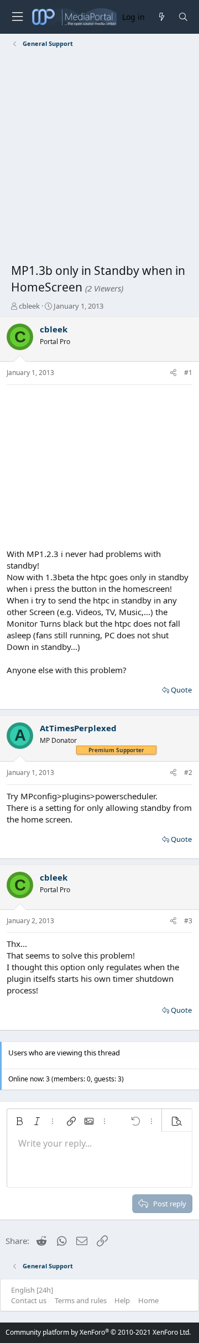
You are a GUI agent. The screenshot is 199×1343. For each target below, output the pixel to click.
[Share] (173, 373)
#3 (188, 920)
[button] (19, 1121)
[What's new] (161, 17)
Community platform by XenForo (98, 1332)
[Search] (183, 17)
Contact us (28, 1300)
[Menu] (17, 17)
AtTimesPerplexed (78, 727)
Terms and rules (81, 1300)
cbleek (29, 306)
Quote (181, 690)
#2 (188, 772)
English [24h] (32, 1290)
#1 (188, 372)
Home (148, 1300)
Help (122, 1300)
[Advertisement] (99, 157)
